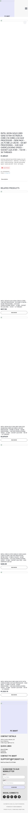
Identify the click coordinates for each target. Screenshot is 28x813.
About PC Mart (4, 749)
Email (4, 780)
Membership (3, 752)
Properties (3, 751)
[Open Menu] (26, 8)
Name (4, 774)
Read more (14, 312)
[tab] (4, 179)
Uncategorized (7, 172)
